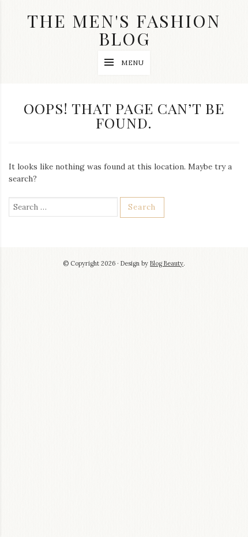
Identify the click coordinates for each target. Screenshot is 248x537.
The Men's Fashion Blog (124, 29)
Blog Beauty (166, 263)
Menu (133, 62)
